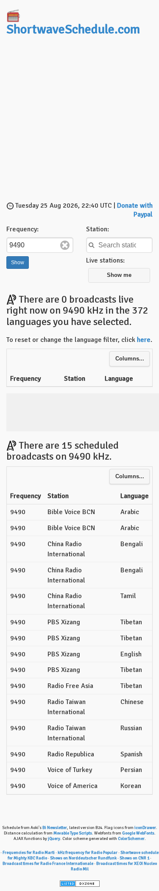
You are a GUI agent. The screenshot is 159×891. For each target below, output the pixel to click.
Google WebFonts (138, 833)
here (144, 340)
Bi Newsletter (54, 827)
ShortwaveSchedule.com (73, 29)
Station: (97, 229)
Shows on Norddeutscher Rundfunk (83, 858)
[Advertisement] (79, 120)
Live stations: (105, 260)
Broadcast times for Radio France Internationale (48, 863)
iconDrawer (145, 827)
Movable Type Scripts (72, 833)
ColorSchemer (131, 838)
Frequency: (22, 229)
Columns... (129, 359)
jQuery (54, 838)
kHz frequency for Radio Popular (87, 852)
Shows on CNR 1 (134, 858)
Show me (119, 275)
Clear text (65, 245)
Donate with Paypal (135, 210)
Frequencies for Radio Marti (29, 852)
